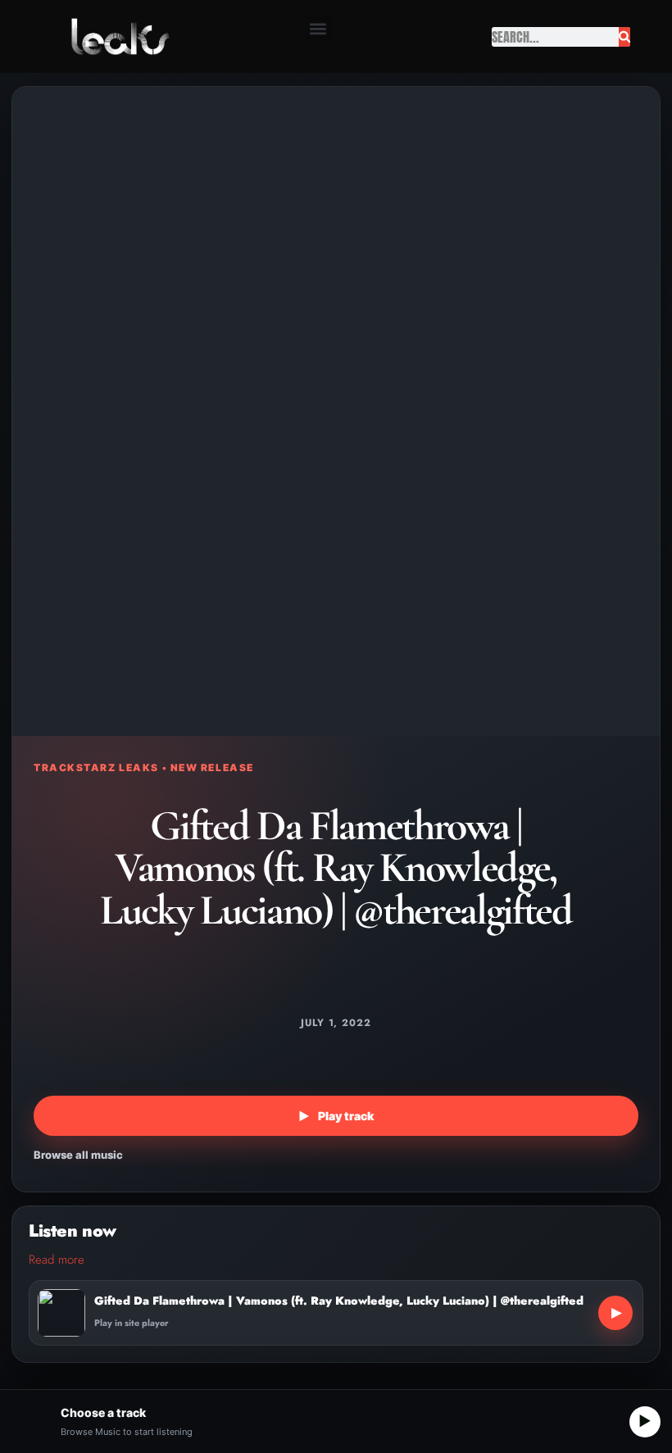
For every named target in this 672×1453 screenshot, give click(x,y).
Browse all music (78, 1154)
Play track (336, 1116)
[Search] (625, 37)
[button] (318, 28)
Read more (56, 1260)
